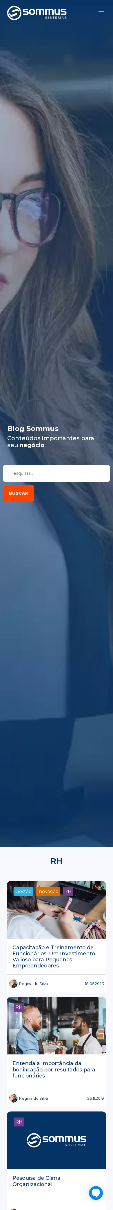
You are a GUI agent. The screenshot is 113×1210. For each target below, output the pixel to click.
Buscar (18, 493)
